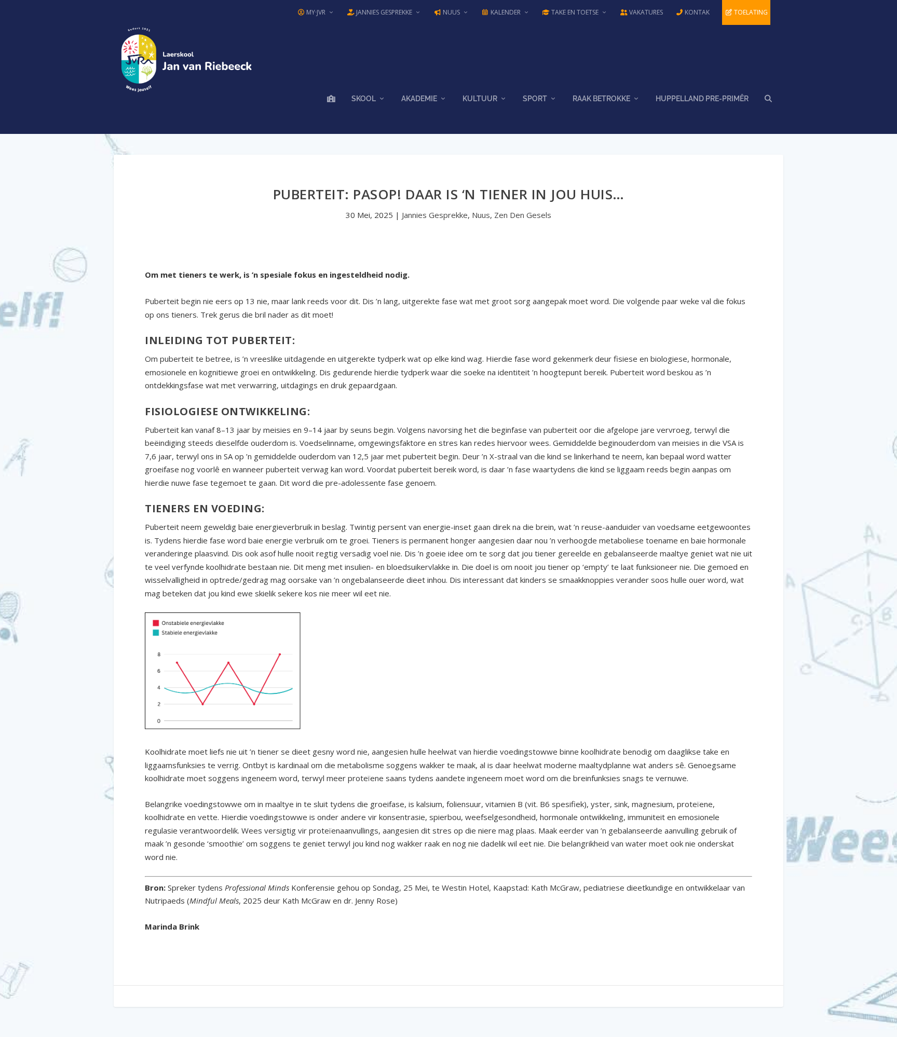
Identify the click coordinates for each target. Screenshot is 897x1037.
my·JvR (315, 12)
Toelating (750, 12)
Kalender (505, 12)
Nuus (450, 12)
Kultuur (480, 98)
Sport (535, 98)
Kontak (696, 12)
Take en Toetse (574, 12)
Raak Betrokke (601, 98)
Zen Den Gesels (522, 215)
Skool (363, 98)
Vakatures (645, 12)
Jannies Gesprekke (383, 12)
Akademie (419, 98)
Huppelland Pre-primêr (702, 98)
